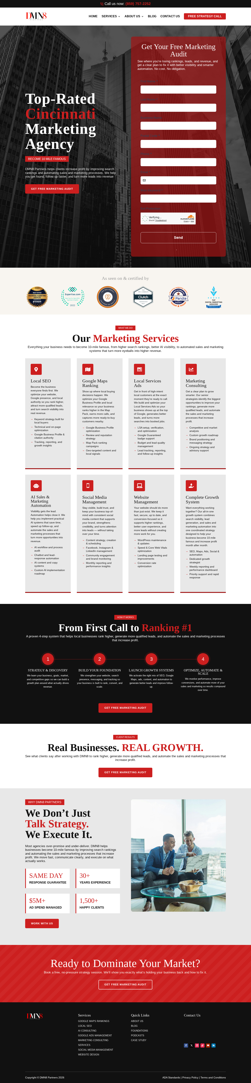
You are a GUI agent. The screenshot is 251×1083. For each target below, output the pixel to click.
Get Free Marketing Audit (52, 188)
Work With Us (42, 923)
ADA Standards (171, 1077)
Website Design (88, 1054)
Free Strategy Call (205, 16)
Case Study (138, 1040)
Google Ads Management (95, 1035)
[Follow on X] (191, 1045)
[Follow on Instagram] (197, 1045)
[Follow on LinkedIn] (213, 1045)
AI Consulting (87, 1030)
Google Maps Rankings (93, 1021)
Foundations (139, 1030)
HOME (93, 16)
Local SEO (85, 1026)
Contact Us (170, 16)
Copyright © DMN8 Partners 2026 (44, 1077)
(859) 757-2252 (138, 4)
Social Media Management (95, 1049)
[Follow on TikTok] (202, 1045)
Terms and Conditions (213, 1077)
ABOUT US (132, 16)
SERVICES (109, 16)
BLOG (152, 16)
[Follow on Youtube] (208, 1045)
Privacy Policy (190, 1077)
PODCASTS (137, 1035)
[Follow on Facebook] (186, 1045)
